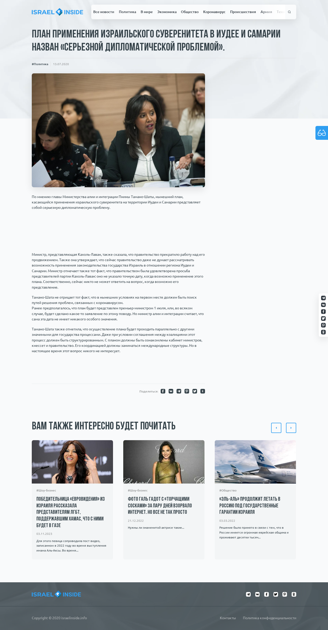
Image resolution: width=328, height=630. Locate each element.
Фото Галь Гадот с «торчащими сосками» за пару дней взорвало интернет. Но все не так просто (160, 506)
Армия (266, 12)
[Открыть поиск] (289, 11)
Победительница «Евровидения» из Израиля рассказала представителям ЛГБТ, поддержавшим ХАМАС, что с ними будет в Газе (70, 512)
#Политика (40, 64)
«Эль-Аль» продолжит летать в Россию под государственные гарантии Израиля (249, 506)
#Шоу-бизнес (46, 490)
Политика (127, 12)
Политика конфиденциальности (269, 618)
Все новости (103, 12)
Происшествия (243, 12)
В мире (147, 12)
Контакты (228, 618)
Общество (190, 12)
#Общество (228, 490)
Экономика (167, 12)
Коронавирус (214, 12)
